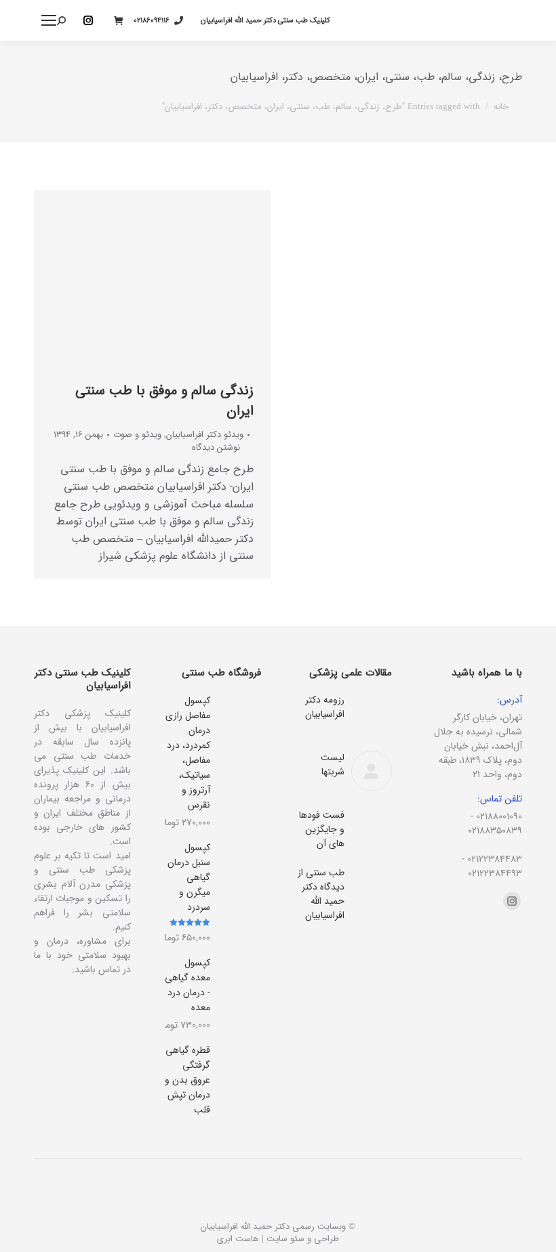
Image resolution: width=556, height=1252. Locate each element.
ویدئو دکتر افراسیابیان (204, 434)
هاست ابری (238, 1239)
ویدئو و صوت (137, 434)
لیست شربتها (332, 765)
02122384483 (494, 859)
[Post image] (371, 713)
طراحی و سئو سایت (302, 1239)
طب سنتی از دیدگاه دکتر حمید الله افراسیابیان (321, 894)
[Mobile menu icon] (49, 20)
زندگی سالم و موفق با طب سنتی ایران (164, 400)
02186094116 (152, 21)
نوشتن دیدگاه (216, 448)
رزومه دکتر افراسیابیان (324, 707)
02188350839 (495, 830)
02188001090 (499, 816)
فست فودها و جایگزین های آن (321, 829)
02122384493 (495, 873)
